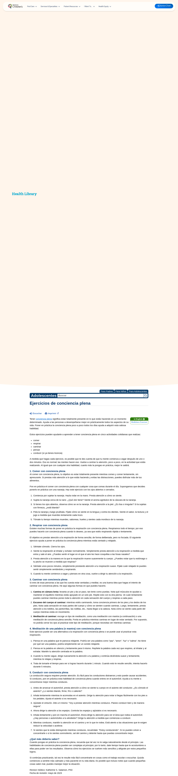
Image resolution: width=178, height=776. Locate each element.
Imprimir (52, 413)
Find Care (30, 6)
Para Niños (121, 391)
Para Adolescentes (138, 391)
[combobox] (100, 395)
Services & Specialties (49, 6)
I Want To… (88, 6)
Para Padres (107, 391)
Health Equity (104, 6)
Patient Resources (71, 6)
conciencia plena (44, 419)
